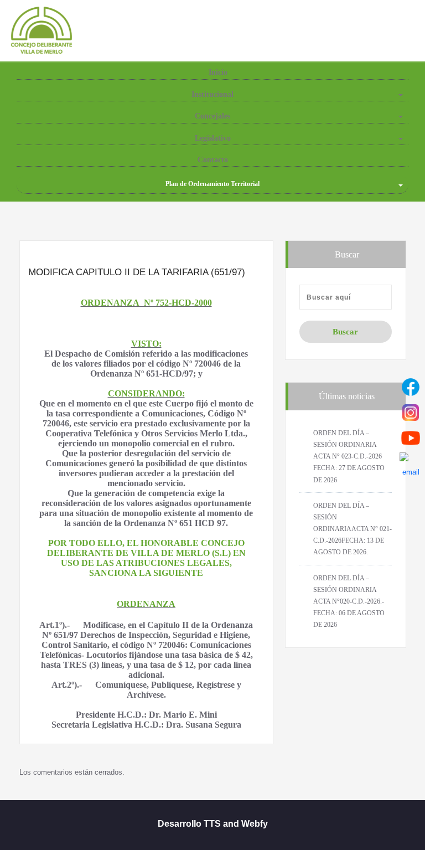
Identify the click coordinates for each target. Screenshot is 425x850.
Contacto (213, 160)
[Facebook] (411, 387)
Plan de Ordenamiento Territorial (212, 184)
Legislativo (213, 138)
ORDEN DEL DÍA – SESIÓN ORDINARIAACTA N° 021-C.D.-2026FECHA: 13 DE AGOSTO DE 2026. (352, 529)
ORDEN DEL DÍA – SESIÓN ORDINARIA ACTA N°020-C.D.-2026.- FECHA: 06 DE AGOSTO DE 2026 (349, 601)
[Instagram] (411, 412)
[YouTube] (411, 438)
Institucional (212, 94)
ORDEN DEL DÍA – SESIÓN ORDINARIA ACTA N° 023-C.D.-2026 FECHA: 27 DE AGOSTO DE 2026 (349, 456)
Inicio (216, 72)
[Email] (411, 463)
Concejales (212, 116)
